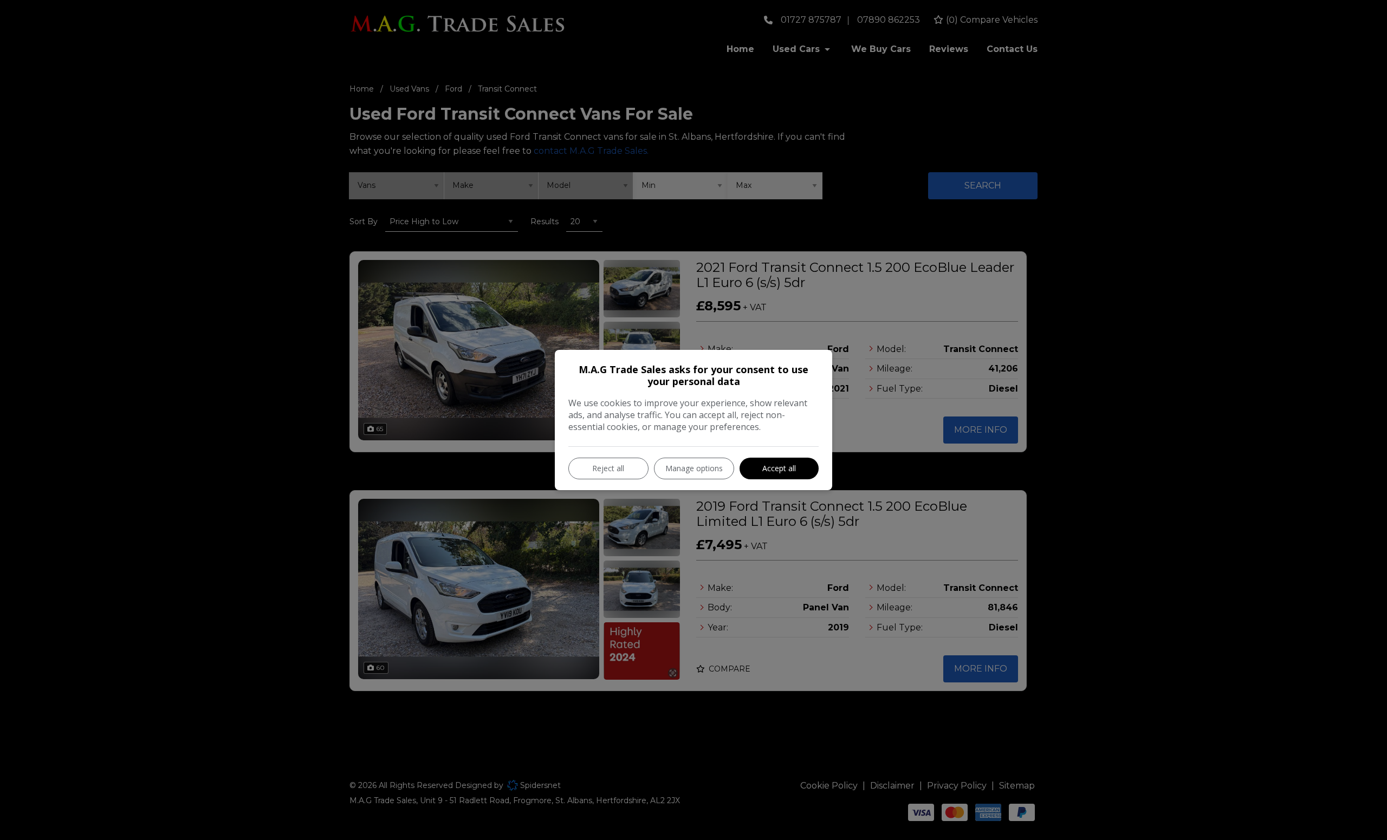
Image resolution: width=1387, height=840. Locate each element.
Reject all (608, 468)
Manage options (694, 468)
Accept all (779, 468)
